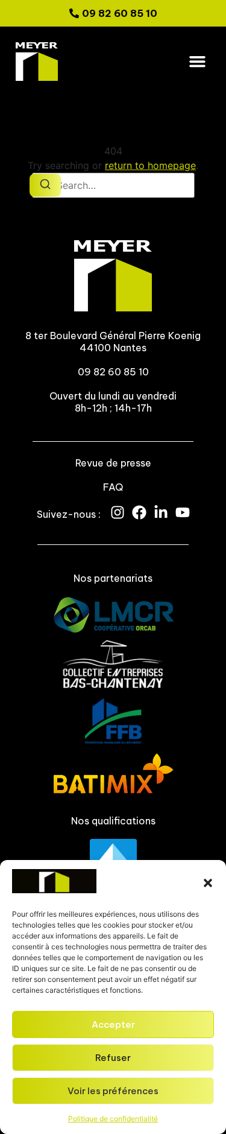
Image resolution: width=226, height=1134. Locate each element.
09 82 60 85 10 (113, 372)
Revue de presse (113, 463)
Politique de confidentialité (113, 1118)
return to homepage (150, 165)
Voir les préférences (113, 1091)
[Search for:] (113, 185)
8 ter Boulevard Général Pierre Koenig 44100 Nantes (113, 342)
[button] (208, 883)
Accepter (113, 1024)
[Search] (45, 185)
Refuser (113, 1057)
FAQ (113, 487)
